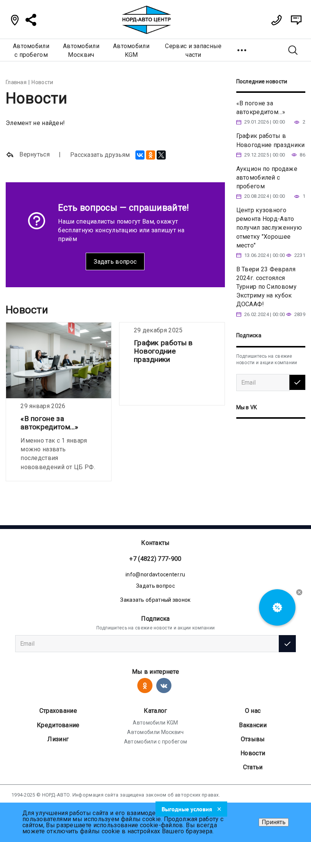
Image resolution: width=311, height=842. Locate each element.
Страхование (58, 710)
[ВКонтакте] (140, 155)
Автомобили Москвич (155, 732)
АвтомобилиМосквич (81, 50)
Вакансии (252, 725)
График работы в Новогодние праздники (163, 351)
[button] (242, 50)
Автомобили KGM (155, 723)
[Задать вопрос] (296, 20)
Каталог (155, 710)
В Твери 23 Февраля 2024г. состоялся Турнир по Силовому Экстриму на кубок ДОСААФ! (266, 287)
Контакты (155, 542)
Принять (274, 822)
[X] (161, 155)
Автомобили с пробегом (155, 742)
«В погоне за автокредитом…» (49, 422)
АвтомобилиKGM (131, 50)
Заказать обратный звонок (155, 600)
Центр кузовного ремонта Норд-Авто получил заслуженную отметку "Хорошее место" (269, 228)
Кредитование (58, 725)
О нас (253, 710)
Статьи (253, 767)
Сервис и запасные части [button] (193, 50)
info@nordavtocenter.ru (155, 574)
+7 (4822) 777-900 (155, 558)
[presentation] (9, 403)
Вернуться (34, 154)
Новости (252, 753)
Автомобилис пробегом (31, 50)
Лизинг (58, 739)
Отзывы (253, 739)
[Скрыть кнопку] (299, 592)
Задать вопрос (115, 261)
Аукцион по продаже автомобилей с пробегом (266, 177)
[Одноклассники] (150, 155)
